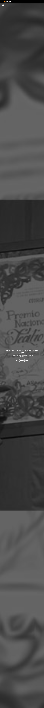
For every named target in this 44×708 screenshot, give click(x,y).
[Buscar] (41, 1)
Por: (12, 355)
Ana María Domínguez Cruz (18, 355)
